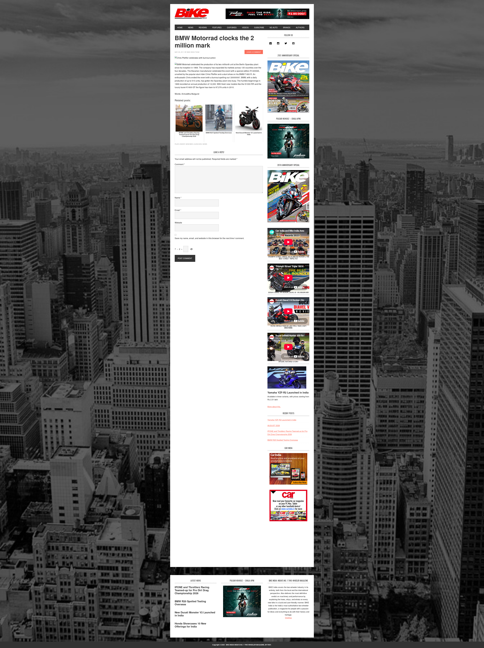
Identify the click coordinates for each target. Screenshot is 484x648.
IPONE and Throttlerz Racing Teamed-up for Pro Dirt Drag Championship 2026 (192, 590)
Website (178, 222)
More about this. (274, 406)
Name (178, 197)
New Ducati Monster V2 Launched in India (195, 613)
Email (178, 210)
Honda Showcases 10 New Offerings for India (190, 625)
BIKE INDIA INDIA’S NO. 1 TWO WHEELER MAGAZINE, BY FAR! (248, 645)
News (205, 144)
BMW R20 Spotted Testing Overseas (282, 440)
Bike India (192, 14)
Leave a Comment (254, 52)
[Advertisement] (286, 542)
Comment (180, 164)
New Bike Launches (194, 144)
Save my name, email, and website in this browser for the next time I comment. (209, 238)
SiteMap (288, 617)
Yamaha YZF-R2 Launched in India (288, 392)
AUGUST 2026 (273, 425)
